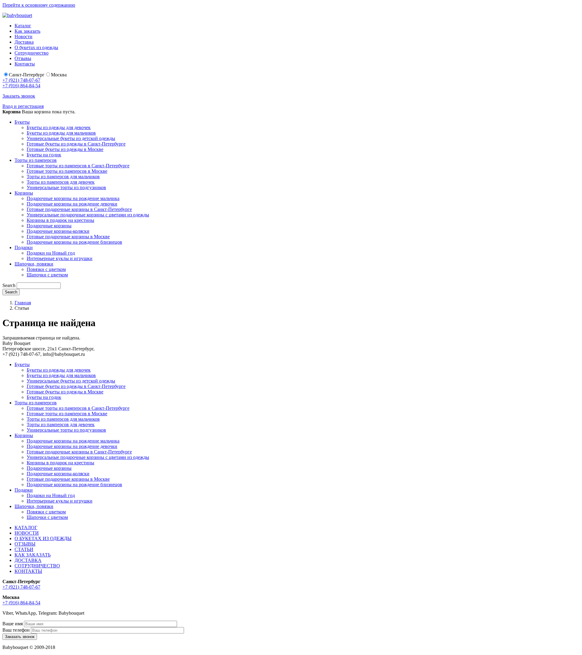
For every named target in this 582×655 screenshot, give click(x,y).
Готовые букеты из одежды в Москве (65, 149)
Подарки (24, 247)
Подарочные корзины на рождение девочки (72, 203)
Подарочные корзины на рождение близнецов (74, 242)
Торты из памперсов (36, 160)
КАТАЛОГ (26, 527)
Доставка (24, 42)
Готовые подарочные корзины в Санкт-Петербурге (79, 209)
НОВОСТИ (27, 533)
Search (8, 285)
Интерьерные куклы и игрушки (59, 258)
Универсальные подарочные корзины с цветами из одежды (88, 214)
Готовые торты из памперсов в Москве (67, 171)
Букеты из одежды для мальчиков (61, 132)
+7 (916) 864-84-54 (21, 85)
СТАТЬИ (24, 549)
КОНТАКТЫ (28, 571)
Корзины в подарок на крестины (60, 220)
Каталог (23, 25)
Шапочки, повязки (34, 263)
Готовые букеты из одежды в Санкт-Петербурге (76, 143)
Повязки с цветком (46, 269)
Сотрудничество (31, 52)
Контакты (25, 63)
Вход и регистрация (23, 106)
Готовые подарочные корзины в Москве (68, 236)
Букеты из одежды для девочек (59, 127)
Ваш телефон (16, 630)
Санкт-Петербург (27, 74)
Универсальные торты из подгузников (66, 187)
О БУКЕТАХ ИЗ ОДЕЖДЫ (43, 538)
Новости (23, 36)
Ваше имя (12, 623)
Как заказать (27, 31)
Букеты (22, 122)
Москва (59, 74)
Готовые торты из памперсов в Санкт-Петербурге (78, 165)
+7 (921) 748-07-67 (21, 80)
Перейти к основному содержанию (38, 5)
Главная (23, 302)
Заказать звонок (18, 96)
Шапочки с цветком (47, 274)
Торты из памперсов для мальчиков (63, 176)
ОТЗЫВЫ (25, 543)
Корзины (24, 192)
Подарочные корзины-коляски (58, 231)
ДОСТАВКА (28, 560)
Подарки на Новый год (51, 253)
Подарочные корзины (49, 225)
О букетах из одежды (36, 47)
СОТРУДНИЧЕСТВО (37, 565)
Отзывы (23, 58)
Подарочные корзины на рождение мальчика (73, 198)
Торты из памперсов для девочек (61, 182)
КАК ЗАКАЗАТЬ (33, 554)
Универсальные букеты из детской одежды (71, 138)
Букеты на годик (44, 154)
